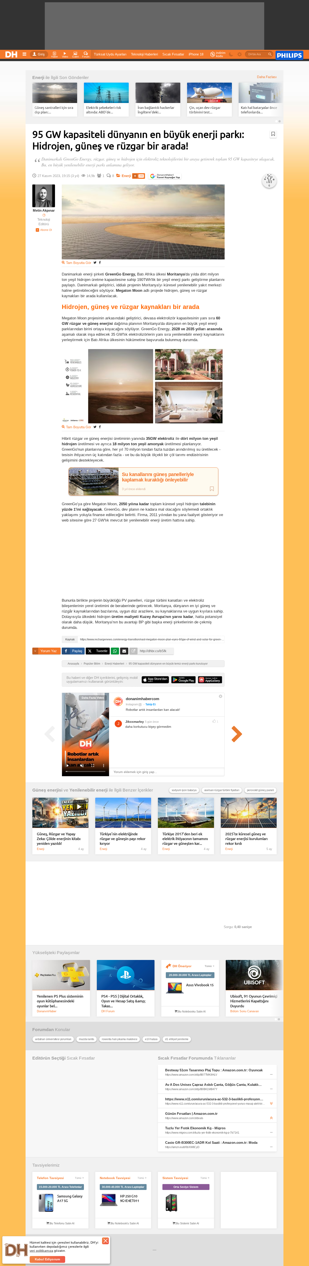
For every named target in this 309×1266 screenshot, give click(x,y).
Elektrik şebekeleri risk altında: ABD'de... (103, 109)
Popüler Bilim (92, 663)
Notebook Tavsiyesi (115, 1178)
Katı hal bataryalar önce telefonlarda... (259, 109)
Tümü (208, 966)
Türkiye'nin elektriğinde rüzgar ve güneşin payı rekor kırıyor (122, 838)
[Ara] (269, 54)
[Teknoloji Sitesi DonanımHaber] (12, 53)
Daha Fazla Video (93, 697)
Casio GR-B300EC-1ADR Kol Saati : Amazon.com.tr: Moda (211, 1142)
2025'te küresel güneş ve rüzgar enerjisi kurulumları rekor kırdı (246, 838)
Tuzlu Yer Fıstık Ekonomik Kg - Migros (195, 1128)
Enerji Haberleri (114, 663)
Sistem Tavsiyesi (175, 1178)
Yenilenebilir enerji (88, 790)
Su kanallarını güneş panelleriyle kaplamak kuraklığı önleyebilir (158, 477)
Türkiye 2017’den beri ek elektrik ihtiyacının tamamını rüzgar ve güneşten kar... (185, 838)
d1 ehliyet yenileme (176, 1039)
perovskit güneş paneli (260, 790)
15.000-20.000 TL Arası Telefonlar (60, 1187)
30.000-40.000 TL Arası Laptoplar (123, 1187)
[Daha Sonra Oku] (273, 134)
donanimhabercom (142, 699)
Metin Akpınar (44, 210)
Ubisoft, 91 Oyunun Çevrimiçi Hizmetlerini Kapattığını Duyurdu (253, 1001)
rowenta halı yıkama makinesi (119, 1039)
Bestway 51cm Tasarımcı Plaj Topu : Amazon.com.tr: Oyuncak (214, 1070)
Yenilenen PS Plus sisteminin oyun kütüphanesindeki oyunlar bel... (60, 1001)
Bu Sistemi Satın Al (187, 1223)
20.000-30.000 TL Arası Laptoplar (190, 975)
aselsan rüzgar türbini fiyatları (221, 790)
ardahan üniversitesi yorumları (53, 1039)
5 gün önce (152, 721)
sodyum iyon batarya (184, 790)
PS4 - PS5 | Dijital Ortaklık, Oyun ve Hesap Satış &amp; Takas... (123, 1001)
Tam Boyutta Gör (78, 263)
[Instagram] (118, 701)
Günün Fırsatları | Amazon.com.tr (191, 1113)
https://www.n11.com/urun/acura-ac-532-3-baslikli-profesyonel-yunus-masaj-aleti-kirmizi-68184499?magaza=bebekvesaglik (214, 1099)
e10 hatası (151, 1039)
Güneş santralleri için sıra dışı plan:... (54, 109)
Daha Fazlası (267, 77)
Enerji (38, 77)
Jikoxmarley (134, 721)
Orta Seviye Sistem (186, 1187)
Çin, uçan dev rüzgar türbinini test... (205, 109)
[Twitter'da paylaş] (95, 262)
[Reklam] (289, 54)
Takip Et (150, 704)
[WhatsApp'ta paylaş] (115, 651)
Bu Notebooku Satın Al (191, 1011)
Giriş (41, 54)
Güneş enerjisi (47, 790)
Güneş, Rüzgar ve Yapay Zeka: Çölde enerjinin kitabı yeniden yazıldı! (59, 838)
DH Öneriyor (182, 966)
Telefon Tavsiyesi (50, 1178)
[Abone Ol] (44, 230)
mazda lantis (86, 1039)
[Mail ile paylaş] (124, 651)
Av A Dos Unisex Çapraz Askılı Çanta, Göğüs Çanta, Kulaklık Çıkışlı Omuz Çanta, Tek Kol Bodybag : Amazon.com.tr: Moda (214, 1084)
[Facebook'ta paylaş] (100, 262)
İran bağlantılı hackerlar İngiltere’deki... (156, 109)
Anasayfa (73, 663)
